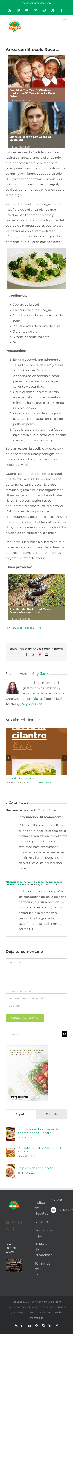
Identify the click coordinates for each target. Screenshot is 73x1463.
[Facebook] (13, 1229)
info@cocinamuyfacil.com (36, 2)
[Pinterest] (13, 1222)
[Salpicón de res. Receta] (10, 1166)
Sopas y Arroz (33, 627)
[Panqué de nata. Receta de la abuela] (10, 1150)
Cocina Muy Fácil (26, 698)
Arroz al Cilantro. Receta (22, 778)
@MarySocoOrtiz (30, 704)
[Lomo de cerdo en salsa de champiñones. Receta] (10, 1129)
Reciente (52, 1114)
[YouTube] (7, 1222)
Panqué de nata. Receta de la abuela (40, 1149)
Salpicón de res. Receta (35, 1168)
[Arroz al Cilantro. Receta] (36, 729)
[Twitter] (7, 1229)
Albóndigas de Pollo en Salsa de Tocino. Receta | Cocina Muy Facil (34, 883)
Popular (21, 1114)
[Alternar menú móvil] (65, 21)
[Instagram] (20, 1222)
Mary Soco (16, 627)
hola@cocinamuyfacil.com (63, 1210)
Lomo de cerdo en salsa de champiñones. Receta (38, 1131)
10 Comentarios (42, 782)
